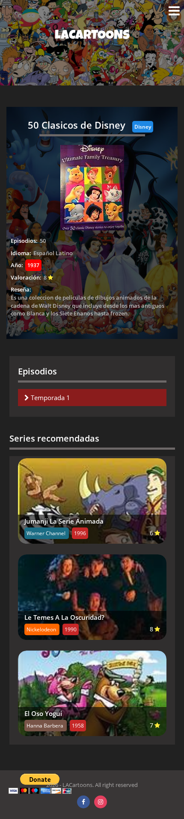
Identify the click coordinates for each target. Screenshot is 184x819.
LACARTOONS (92, 36)
